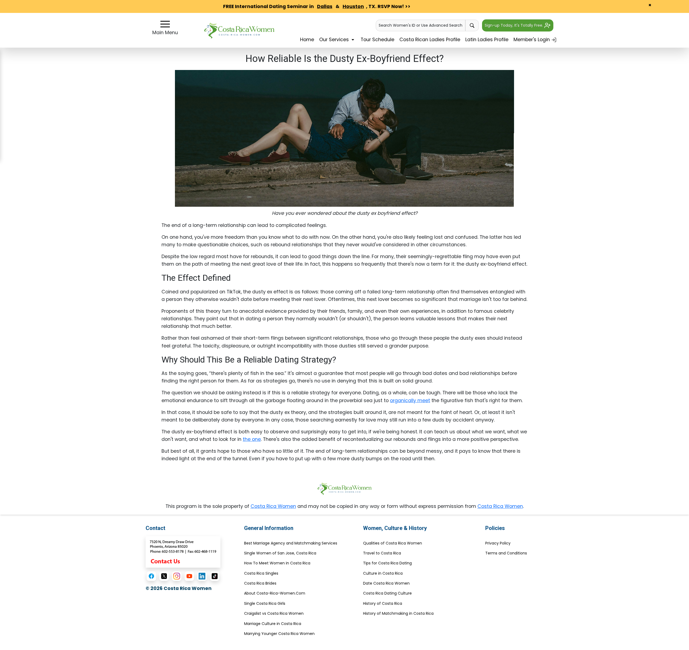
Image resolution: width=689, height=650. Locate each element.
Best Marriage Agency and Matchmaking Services (290, 543)
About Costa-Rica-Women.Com (274, 593)
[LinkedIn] (202, 576)
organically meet (410, 400)
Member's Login (532, 39)
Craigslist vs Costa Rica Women (274, 613)
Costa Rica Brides (260, 583)
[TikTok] (214, 576)
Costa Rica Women (273, 506)
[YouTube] (189, 576)
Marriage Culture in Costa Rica (272, 623)
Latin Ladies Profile (486, 39)
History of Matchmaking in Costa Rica (398, 613)
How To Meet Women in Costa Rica (277, 563)
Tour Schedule (377, 39)
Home (307, 39)
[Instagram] (176, 576)
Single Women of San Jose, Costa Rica (280, 553)
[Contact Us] (183, 551)
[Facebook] (151, 576)
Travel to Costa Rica (382, 553)
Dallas (324, 6)
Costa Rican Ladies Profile (429, 39)
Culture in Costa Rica (383, 573)
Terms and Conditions (506, 553)
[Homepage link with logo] (344, 489)
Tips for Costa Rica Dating (387, 563)
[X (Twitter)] (164, 576)
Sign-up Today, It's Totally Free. (514, 25)
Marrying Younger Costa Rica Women (279, 633)
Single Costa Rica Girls (264, 603)
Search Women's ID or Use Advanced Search (420, 25)
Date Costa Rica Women (386, 583)
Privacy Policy (498, 543)
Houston (353, 6)
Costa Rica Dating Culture (387, 593)
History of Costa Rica (382, 603)
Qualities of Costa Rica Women (392, 543)
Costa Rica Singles (261, 573)
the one (252, 439)
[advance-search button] (472, 25)
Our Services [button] (334, 39)
